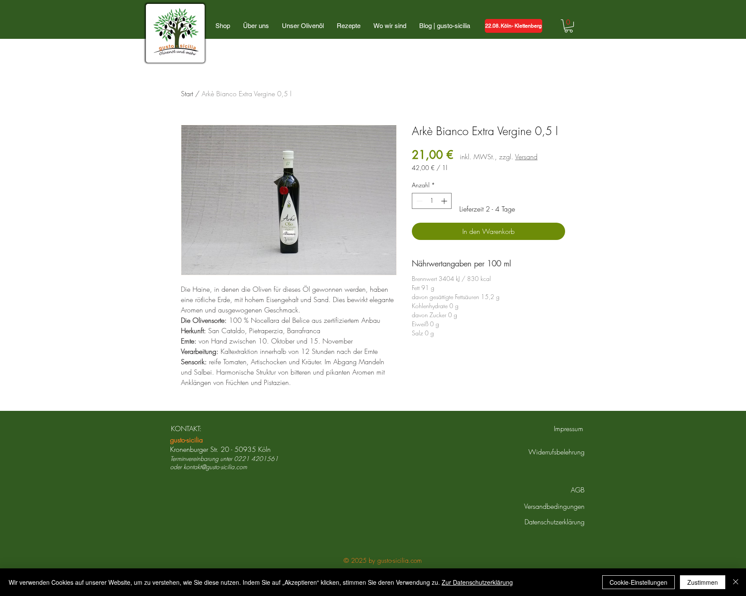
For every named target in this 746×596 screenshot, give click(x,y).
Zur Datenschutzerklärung (477, 582)
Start (187, 93)
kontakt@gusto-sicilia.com (215, 467)
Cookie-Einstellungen (638, 582)
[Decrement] (418, 200)
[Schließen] (735, 582)
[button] (568, 25)
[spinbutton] (431, 200)
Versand (526, 156)
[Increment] (444, 200)
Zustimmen (702, 582)
